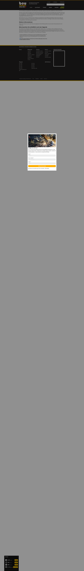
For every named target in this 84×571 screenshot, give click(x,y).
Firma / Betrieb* (30, 157)
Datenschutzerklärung (34, 168)
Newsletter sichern (42, 166)
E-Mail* (29, 161)
